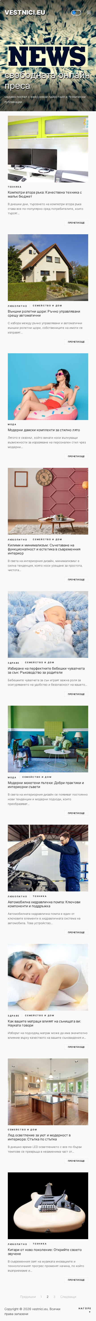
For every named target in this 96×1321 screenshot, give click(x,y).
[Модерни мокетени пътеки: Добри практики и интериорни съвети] (48, 739)
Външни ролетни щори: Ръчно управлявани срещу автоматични (44, 313)
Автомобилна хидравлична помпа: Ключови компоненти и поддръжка (44, 904)
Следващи (68, 1297)
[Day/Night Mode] (76, 13)
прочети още (76, 222)
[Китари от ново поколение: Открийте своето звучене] (48, 1205)
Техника (15, 187)
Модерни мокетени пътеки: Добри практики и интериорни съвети (46, 785)
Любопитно (17, 306)
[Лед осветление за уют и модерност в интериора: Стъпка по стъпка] (48, 1091)
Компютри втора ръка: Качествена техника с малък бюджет (45, 194)
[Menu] (89, 13)
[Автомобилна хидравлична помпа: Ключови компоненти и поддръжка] (48, 858)
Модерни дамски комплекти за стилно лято (44, 430)
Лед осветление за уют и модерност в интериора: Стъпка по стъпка (39, 1137)
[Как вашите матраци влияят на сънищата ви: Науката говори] (48, 977)
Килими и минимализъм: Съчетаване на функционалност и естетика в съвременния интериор (44, 549)
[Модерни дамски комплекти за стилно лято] (48, 386)
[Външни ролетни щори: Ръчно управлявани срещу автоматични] (48, 267)
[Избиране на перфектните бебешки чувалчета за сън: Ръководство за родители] (48, 624)
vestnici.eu (24, 12)
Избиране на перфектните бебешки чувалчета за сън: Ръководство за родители (46, 670)
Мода (12, 424)
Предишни (28, 1297)
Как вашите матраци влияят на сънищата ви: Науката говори (44, 1023)
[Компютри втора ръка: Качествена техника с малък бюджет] (48, 149)
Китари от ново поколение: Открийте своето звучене (45, 1252)
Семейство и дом (47, 306)
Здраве (13, 663)
